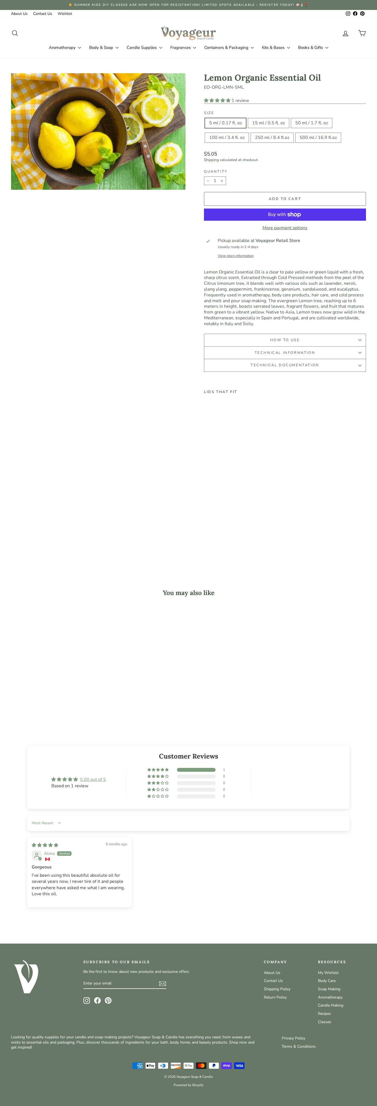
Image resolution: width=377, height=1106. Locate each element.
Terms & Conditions (299, 1046)
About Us (19, 13)
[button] (218, 101)
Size (209, 113)
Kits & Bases (274, 47)
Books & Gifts (311, 47)
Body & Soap (101, 47)
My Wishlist (328, 972)
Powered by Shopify (188, 1085)
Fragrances (181, 47)
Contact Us (42, 13)
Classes (324, 1022)
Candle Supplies (142, 47)
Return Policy (275, 997)
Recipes (324, 1013)
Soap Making (329, 989)
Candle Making (330, 1005)
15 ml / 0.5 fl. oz (268, 123)
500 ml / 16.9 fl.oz (318, 138)
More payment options (284, 228)
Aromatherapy (63, 47)
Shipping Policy (277, 989)
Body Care (327, 980)
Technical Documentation (285, 365)
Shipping (211, 159)
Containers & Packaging (226, 47)
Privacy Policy (293, 1038)
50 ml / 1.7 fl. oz (311, 123)
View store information (236, 256)
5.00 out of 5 (93, 779)
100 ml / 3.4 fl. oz (227, 138)
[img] (45, 845)
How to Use (285, 340)
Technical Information (285, 352)
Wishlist (65, 13)
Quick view (53, 688)
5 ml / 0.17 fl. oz (225, 123)
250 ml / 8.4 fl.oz (272, 138)
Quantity (216, 171)
